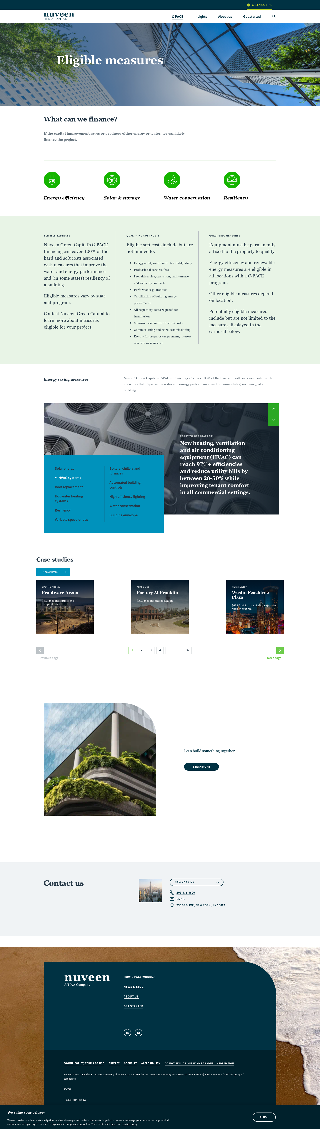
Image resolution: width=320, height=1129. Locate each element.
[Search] (274, 16)
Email (180, 899)
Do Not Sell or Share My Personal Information (199, 1063)
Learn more (201, 767)
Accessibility (150, 1063)
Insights (200, 16)
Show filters (50, 572)
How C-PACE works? (139, 977)
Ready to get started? (197, 436)
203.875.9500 (185, 893)
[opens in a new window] (127, 1033)
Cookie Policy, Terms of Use (84, 1063)
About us (131, 996)
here (113, 1124)
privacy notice (78, 1124)
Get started (252, 16)
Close (264, 1117)
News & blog (134, 987)
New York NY (184, 882)
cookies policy (129, 1124)
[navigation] (177, 16)
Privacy (114, 1063)
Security (130, 1063)
